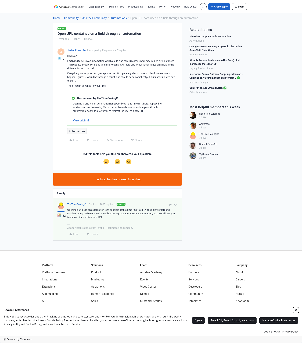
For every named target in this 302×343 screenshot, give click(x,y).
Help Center (190, 6)
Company (241, 265)
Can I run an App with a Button (206, 87)
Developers (195, 286)
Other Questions (198, 92)
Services (193, 279)
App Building (50, 294)
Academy (175, 6)
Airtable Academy (151, 272)
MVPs (162, 6)
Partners (193, 272)
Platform (47, 265)
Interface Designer (199, 82)
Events (151, 6)
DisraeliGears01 (208, 144)
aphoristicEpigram (209, 113)
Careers (240, 279)
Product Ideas (135, 6)
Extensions (49, 286)
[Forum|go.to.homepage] (68, 6)
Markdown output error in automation (210, 36)
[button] (219, 6)
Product (96, 272)
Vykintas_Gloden (208, 154)
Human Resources (102, 294)
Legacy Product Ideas (201, 68)
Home (56, 18)
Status (240, 294)
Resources (195, 265)
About (239, 272)
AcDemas (204, 123)
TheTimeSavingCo (77, 204)
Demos (144, 294)
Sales (94, 301)
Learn (143, 265)
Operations (98, 286)
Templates (194, 301)
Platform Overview (53, 272)
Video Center (148, 286)
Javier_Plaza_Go (76, 50)
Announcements (198, 54)
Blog (238, 286)
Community (71, 18)
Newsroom (242, 301)
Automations (118, 18)
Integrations (49, 279)
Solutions (97, 265)
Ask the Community (94, 18)
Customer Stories (151, 301)
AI (43, 301)
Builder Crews (116, 6)
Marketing (97, 279)
